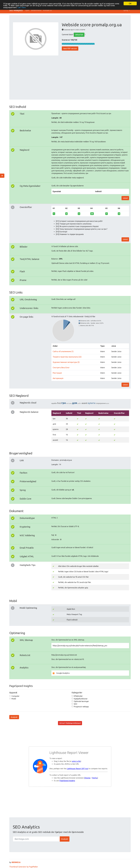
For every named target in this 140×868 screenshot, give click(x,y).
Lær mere (22, 7)
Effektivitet (78, 696)
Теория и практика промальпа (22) (67, 357)
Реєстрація (57, 373)
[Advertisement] (70, 76)
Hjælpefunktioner (81, 699)
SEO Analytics (16, 10)
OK (130, 3)
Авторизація (58, 378)
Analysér (14, 717)
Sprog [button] (126, 10)
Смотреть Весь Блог (61, 368)
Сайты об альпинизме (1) (63, 351)
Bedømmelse (36, 10)
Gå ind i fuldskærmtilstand (70, 723)
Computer (15, 696)
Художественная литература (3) (66, 362)
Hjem (27, 10)
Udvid (125, 198)
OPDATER (79, 35)
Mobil (13, 699)
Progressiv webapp (81, 707)
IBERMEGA (16, 862)
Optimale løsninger (81, 701)
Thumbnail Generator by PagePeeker (23, 867)
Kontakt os (47, 10)
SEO (75, 704)
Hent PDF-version (70, 48)
